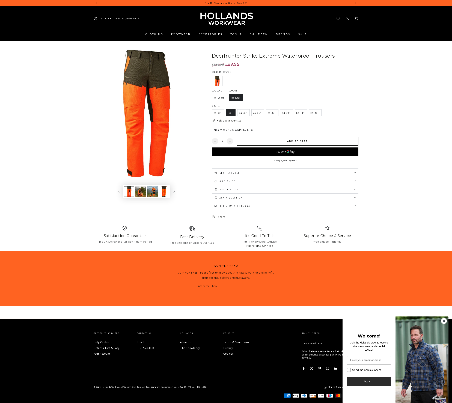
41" (302, 112)
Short (221, 97)
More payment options (285, 160)
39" (288, 112)
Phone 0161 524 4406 (259, 246)
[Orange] (217, 81)
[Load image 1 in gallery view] (129, 191)
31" (219, 112)
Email (140, 342)
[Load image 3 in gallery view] (152, 191)
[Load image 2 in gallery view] (140, 191)
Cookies (228, 353)
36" (259, 112)
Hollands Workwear (111, 387)
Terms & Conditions (236, 342)
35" (245, 112)
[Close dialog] (444, 321)
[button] (338, 18)
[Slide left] (97, 3)
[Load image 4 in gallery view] (164, 191)
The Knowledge (190, 348)
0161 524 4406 (146, 348)
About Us (186, 342)
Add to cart (297, 141)
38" (274, 112)
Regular (235, 97)
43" (317, 112)
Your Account (102, 353)
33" (231, 112)
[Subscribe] (255, 286)
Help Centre (101, 342)
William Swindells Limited (136, 387)
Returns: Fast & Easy (107, 348)
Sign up (369, 381)
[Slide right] (355, 3)
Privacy (228, 348)
